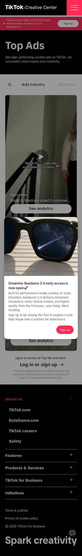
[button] (74, 7)
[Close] (71, 223)
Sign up (65, 329)
